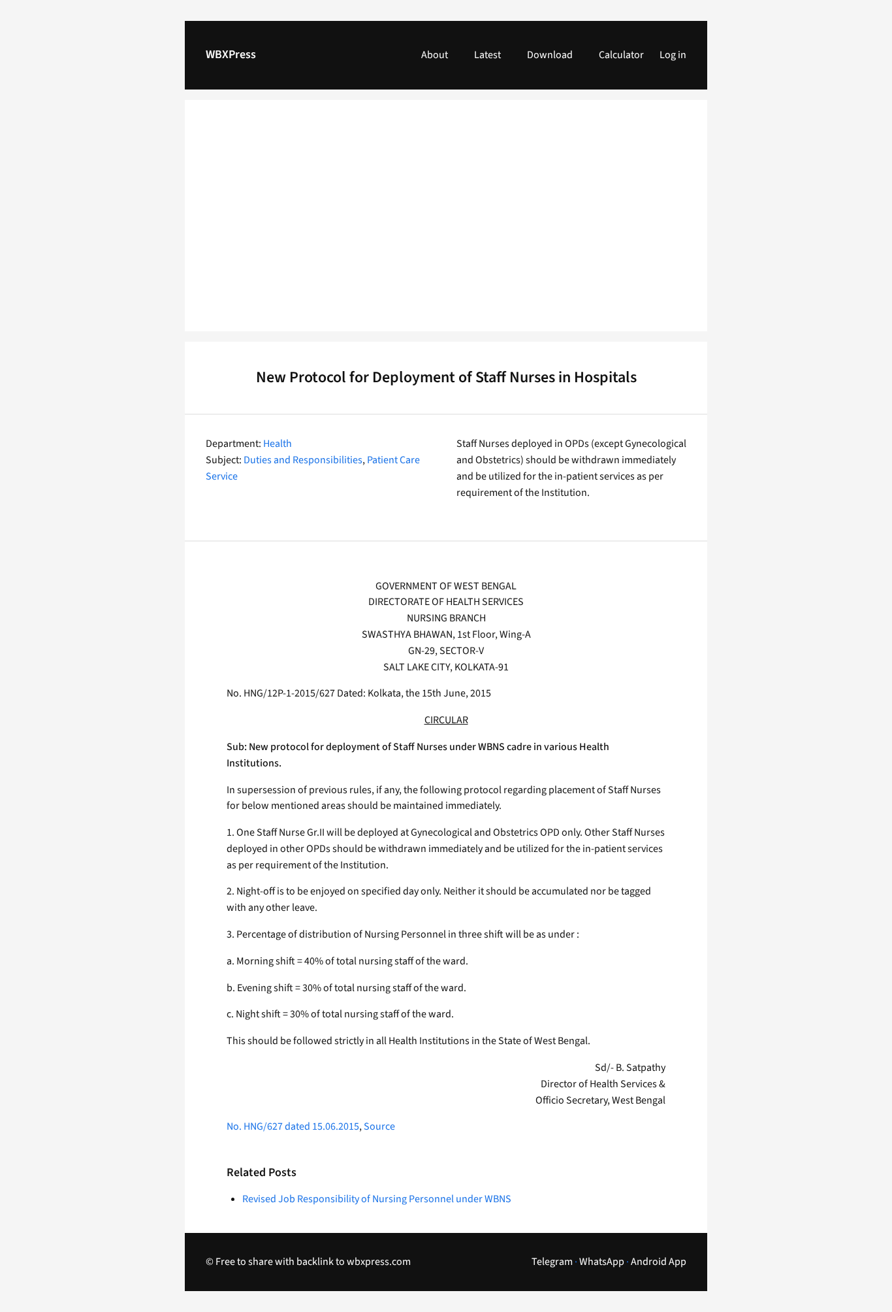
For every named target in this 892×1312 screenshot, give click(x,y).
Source (379, 1126)
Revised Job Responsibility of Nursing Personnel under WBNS (376, 1199)
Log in (673, 55)
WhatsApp (601, 1262)
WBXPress (231, 54)
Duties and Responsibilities (303, 460)
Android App (658, 1262)
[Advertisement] (446, 223)
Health (277, 443)
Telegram (552, 1262)
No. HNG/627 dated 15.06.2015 (293, 1126)
